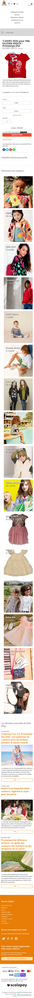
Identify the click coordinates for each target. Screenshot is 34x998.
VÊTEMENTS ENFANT (17, 17)
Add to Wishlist (6, 139)
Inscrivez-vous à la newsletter (17, 958)
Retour (3, 910)
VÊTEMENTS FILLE (17, 20)
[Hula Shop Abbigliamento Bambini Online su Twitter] (3, 939)
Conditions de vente (6, 919)
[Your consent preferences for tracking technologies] (24, 995)
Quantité (4, 118)
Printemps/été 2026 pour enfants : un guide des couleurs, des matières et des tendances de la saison (16, 844)
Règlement (4, 907)
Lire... (15, 780)
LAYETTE (17, 23)
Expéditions (4, 916)
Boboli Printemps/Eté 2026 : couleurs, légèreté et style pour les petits (15, 791)
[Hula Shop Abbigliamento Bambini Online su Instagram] (16, 939)
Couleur (4, 99)
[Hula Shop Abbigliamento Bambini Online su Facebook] (8, 939)
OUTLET (17, 15)
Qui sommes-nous (6, 905)
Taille (4, 108)
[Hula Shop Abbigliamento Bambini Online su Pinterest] (12, 939)
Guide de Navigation (7, 914)
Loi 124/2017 (5, 923)
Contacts (3, 921)
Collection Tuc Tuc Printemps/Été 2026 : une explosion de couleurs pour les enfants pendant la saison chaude (17, 738)
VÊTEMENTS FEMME (17, 12)
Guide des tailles (5, 912)
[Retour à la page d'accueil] (2, 32)
